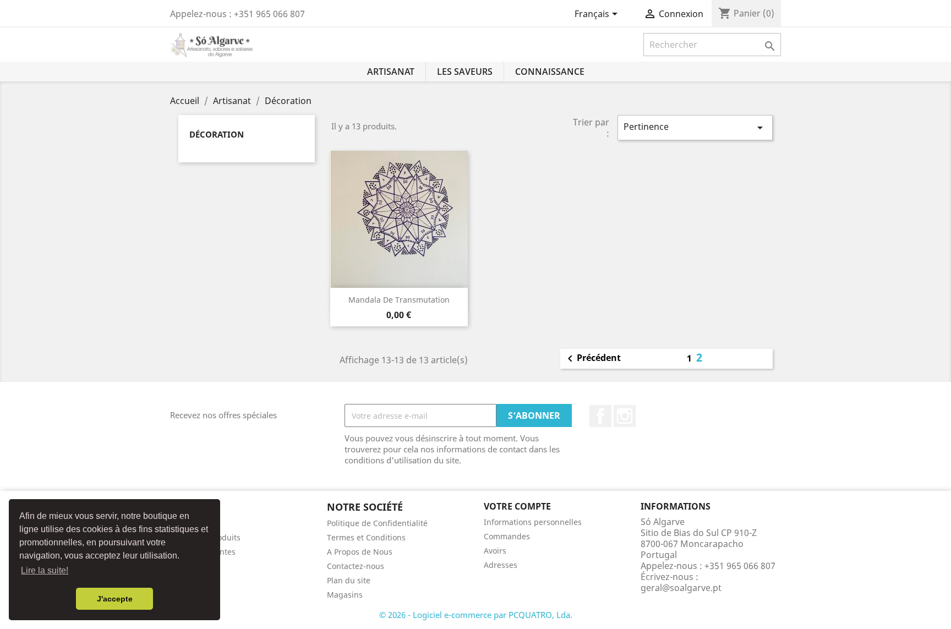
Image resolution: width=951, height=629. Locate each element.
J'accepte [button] (115, 598)
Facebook (600, 416)
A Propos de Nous (359, 551)
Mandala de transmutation (399, 299)
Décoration (216, 134)
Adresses (500, 565)
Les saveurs (465, 71)
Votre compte (517, 506)
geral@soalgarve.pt (681, 588)
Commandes (507, 536)
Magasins (345, 594)
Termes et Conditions (366, 537)
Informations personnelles (533, 522)
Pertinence (695, 127)
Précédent (592, 358)
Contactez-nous (355, 566)
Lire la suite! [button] (44, 570)
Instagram (625, 416)
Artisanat (390, 71)
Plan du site (348, 580)
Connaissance (549, 71)
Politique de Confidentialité (377, 523)
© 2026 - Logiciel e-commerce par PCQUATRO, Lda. (475, 614)
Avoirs (495, 550)
